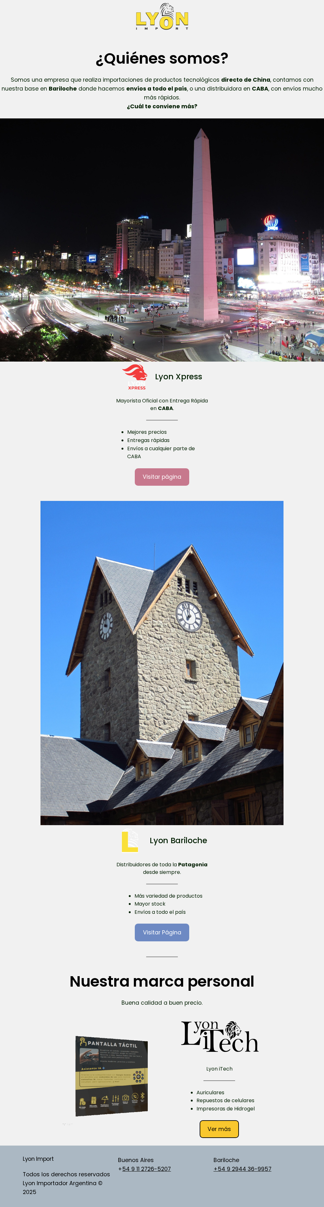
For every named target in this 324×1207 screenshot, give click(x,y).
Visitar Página (162, 932)
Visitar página (162, 477)
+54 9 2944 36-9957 (242, 1169)
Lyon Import (38, 1159)
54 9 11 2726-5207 (146, 1169)
